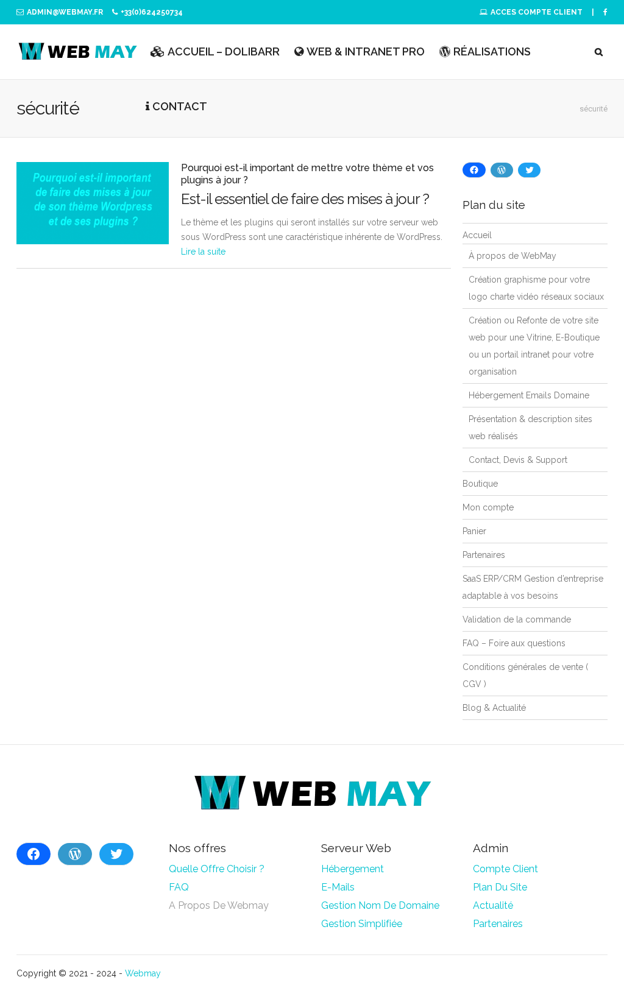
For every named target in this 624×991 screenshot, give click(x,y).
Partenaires (484, 555)
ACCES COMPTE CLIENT (537, 12)
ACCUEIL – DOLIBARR (224, 51)
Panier (474, 531)
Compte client (505, 869)
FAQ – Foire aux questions (514, 643)
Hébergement (352, 869)
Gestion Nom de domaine (380, 905)
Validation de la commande (517, 619)
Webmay (143, 973)
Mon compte (488, 507)
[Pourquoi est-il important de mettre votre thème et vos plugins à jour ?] (92, 203)
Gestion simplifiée (361, 923)
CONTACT (179, 106)
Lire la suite (203, 251)
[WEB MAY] (77, 52)
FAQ (179, 887)
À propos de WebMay (512, 256)
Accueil (477, 235)
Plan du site (501, 887)
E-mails (338, 887)
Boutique (480, 483)
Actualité (493, 905)
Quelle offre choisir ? (216, 869)
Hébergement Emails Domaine (529, 395)
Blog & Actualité (494, 708)
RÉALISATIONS (492, 51)
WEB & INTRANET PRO (366, 51)
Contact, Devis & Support (518, 460)
